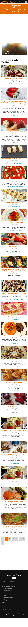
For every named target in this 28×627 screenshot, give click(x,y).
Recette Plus (15, 115)
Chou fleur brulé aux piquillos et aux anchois (14, 293)
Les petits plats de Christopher (15, 510)
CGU (3, 606)
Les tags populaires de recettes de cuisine (15, 9)
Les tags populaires (7, 593)
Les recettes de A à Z (8, 581)
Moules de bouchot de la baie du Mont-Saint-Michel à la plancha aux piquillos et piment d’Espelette (14, 270)
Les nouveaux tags (7, 590)
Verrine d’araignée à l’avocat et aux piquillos (14, 430)
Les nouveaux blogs (7, 597)
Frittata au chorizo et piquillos (14, 406)
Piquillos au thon (14, 246)
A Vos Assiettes (15, 438)
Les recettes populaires (8, 586)
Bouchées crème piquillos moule (14, 202)
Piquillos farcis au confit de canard (14, 222)
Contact (4, 602)
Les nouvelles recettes (8, 584)
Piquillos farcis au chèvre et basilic (14, 78)
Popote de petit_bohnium (15, 366)
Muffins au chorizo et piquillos (14, 382)
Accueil (4, 9)
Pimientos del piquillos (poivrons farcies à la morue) (14, 132)
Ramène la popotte (16, 206)
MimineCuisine (16, 534)
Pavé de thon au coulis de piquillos (14, 501)
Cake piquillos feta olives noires (14, 316)
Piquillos (6, 51)
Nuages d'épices (15, 84)
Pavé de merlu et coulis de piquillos (14, 336)
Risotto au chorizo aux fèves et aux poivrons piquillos (14, 527)
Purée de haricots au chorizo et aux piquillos (14, 158)
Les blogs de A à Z (7, 595)
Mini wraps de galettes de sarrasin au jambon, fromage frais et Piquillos (14, 455)
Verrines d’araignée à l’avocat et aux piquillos (14, 479)
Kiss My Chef (16, 276)
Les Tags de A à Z (7, 588)
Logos (4, 604)
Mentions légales (6, 609)
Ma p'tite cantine (15, 414)
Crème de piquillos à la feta (14, 180)
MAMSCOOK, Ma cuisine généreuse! (15, 163)
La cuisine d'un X (15, 343)
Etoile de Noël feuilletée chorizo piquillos (14, 360)
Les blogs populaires (7, 600)
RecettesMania (8, 1)
